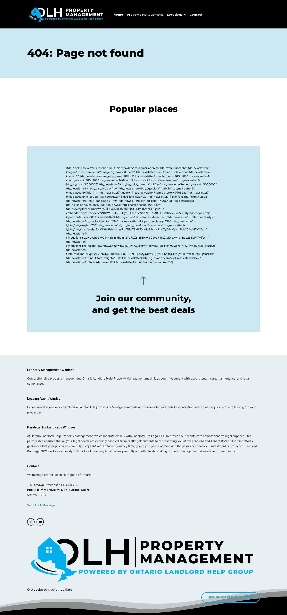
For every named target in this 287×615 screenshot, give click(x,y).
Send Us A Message (41, 505)
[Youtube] (40, 522)
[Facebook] (31, 522)
